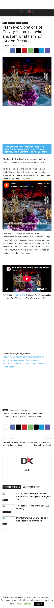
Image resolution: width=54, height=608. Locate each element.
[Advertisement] (27, 573)
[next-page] (8, 530)
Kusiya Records (38, 413)
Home (5, 19)
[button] (4, 12)
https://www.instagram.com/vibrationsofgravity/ (23, 357)
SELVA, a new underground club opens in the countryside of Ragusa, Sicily (33, 496)
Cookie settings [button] (24, 604)
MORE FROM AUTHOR (31, 487)
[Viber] (47, 50)
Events (5, 500)
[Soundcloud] (30, 475)
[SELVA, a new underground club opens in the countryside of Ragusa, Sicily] (9, 496)
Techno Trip (20, 295)
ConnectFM (6, 512)
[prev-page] (4, 530)
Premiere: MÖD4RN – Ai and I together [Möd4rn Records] (14, 443)
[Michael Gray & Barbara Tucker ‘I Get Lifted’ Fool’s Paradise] (9, 520)
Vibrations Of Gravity (35, 416)
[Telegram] (41, 50)
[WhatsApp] (30, 50)
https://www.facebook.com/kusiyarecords (21, 360)
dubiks (7, 45)
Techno (25, 23)
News (11, 19)
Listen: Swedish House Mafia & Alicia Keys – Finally (39, 443)
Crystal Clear (14, 410)
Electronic (24, 410)
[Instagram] (14, 475)
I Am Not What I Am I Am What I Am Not (17, 413)
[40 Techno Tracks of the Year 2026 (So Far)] (9, 508)
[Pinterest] (24, 50)
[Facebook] (12, 50)
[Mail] (19, 475)
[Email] (36, 50)
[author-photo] (27, 467)
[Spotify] (35, 475)
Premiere (11, 23)
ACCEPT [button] (39, 604)
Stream (18, 23)
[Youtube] (45, 475)
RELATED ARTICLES (12, 487)
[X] (18, 50)
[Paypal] (24, 475)
